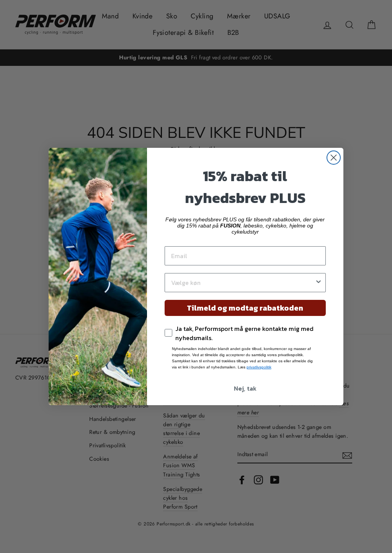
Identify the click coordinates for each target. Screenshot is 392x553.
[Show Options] (318, 282)
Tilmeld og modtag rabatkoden (245, 308)
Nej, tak (245, 388)
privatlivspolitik (259, 367)
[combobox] (243, 282)
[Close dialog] (333, 157)
